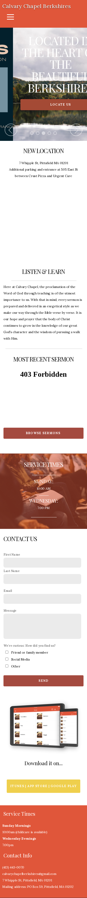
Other (15, 666)
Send (43, 681)
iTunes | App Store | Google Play (43, 786)
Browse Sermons (43, 433)
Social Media (20, 660)
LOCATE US (43, 105)
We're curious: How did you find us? (29, 646)
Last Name (11, 571)
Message (9, 611)
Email (7, 591)
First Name (11, 555)
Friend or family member (29, 653)
